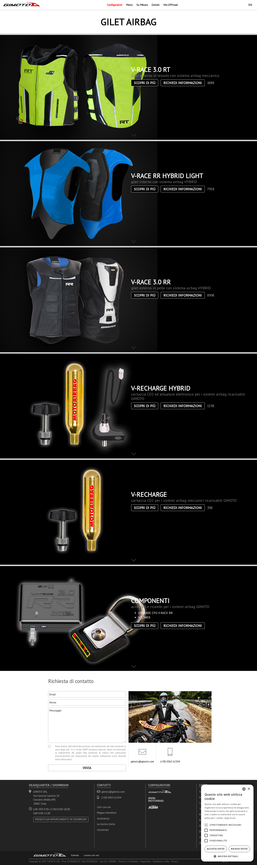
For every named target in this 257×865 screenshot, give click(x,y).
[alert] (227, 823)
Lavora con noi (91, 855)
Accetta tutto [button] (215, 848)
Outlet (156, 4)
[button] (227, 856)
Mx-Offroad (170, 4)
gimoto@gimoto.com (142, 761)
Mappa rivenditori (106, 812)
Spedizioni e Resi (161, 861)
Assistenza (103, 818)
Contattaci (103, 829)
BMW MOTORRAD (156, 799)
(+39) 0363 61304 (170, 761)
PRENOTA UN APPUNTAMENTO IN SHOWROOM (61, 819)
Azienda (75, 855)
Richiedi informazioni (182, 83)
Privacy (174, 861)
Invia (87, 768)
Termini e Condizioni (128, 861)
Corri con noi (104, 807)
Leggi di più (229, 818)
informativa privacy (81, 746)
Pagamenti (145, 861)
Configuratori (114, 4)
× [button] (248, 789)
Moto (129, 4)
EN (250, 4)
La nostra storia (106, 824)
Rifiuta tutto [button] (239, 848)
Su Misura (142, 4)
